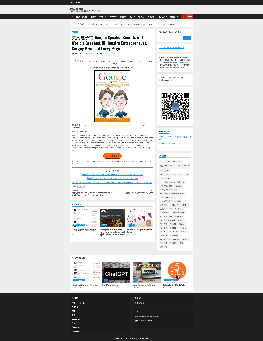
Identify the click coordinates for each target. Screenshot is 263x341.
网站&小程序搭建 (81, 17)
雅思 (181, 243)
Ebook (189, 17)
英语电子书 (82, 24)
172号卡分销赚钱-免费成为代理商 (171, 47)
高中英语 (163, 247)
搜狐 (73, 311)
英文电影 (163, 224)
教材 (131, 17)
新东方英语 (179, 209)
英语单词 (163, 228)
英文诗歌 (173, 224)
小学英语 (184, 205)
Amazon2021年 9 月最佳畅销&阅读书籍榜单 (175, 166)
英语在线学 (162, 17)
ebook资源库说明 (181, 62)
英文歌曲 (181, 220)
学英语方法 (174, 205)
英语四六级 (174, 231)
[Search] (178, 17)
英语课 (172, 17)
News (75, 224)
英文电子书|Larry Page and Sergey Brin (139, 191)
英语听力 (163, 231)
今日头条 (75, 307)
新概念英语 (164, 212)
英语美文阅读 (165, 239)
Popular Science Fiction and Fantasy (174, 174)
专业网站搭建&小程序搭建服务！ (147, 272)
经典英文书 (179, 216)
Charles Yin (77, 53)
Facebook (76, 323)
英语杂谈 (141, 17)
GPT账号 (102, 17)
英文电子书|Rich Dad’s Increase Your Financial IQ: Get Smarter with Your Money (112, 174)
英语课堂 (163, 243)
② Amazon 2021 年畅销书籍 (169, 143)
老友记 (162, 220)
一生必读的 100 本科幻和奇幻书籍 (172, 182)
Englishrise (76, 8)
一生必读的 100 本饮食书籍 (170, 190)
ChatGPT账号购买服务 (116, 272)
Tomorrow (164, 178)
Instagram (76, 319)
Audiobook (113, 17)
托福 (162, 209)
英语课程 (173, 243)
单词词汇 (178, 201)
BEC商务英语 (165, 171)
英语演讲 (163, 235)
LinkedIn (75, 331)
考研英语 (171, 220)
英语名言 (182, 228)
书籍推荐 (123, 17)
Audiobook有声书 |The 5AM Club (177, 272)
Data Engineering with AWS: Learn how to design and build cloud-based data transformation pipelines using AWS (112, 218)
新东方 (169, 209)
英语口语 (173, 228)
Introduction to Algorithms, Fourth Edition (140, 218)
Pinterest (76, 327)
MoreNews (133, 339)
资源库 (92, 17)
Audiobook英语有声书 (170, 280)
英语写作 (182, 224)
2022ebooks (177, 161)
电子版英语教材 (166, 216)
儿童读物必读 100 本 (167, 197)
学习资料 (151, 17)
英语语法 (186, 239)
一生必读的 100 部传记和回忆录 (172, 193)
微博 (73, 315)
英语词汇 (176, 239)
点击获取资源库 (112, 156)
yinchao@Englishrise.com (148, 316)
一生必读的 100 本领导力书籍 (171, 186)
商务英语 (163, 205)
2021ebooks (165, 161)
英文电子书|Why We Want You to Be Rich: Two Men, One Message (112, 178)
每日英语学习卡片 (178, 212)
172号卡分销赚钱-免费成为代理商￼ (84, 218)
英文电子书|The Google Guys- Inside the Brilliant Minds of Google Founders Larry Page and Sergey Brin (112, 182)
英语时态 (184, 231)
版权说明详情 (139, 303)
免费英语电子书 (166, 201)
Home (71, 17)
